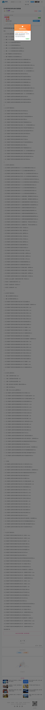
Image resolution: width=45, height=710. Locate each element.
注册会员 (27, 38)
